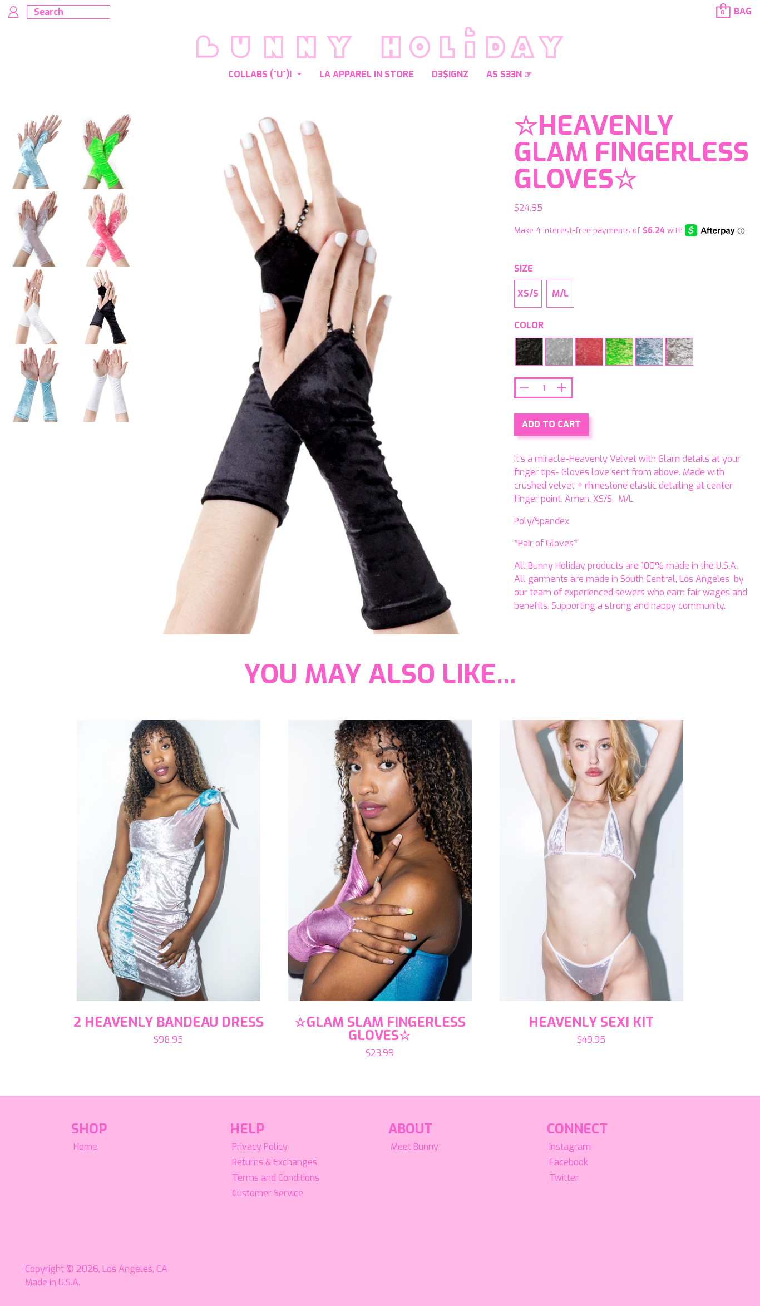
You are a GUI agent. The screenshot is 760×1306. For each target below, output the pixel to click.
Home (85, 1146)
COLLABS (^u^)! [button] (261, 74)
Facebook (568, 1162)
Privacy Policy (260, 1146)
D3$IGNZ (450, 74)
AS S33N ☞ (509, 74)
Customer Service (267, 1193)
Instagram (570, 1146)
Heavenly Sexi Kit (591, 1022)
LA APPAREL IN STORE (366, 74)
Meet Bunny (414, 1146)
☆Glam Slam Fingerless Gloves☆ (380, 1028)
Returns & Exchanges (274, 1162)
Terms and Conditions (275, 1178)
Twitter (564, 1178)
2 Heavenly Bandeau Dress (168, 1022)
